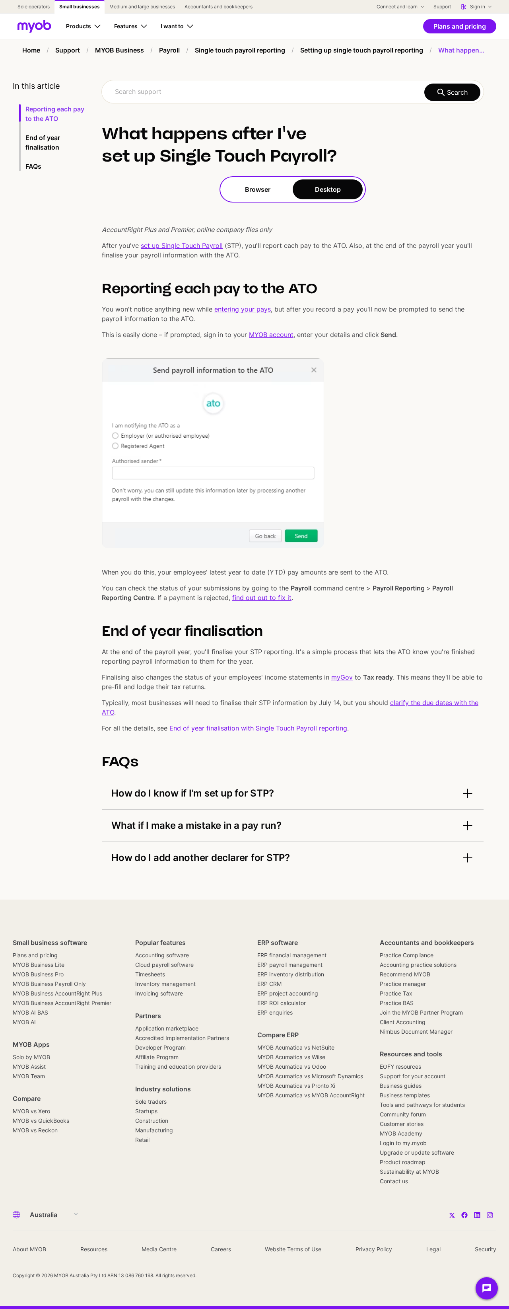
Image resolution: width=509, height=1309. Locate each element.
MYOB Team (29, 1076)
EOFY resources (400, 1066)
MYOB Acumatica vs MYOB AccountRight (311, 1095)
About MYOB (29, 1249)
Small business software (50, 943)
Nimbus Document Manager (416, 1031)
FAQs (33, 166)
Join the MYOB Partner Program (421, 1012)
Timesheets (150, 974)
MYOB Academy (401, 1133)
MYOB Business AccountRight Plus (57, 993)
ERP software (277, 943)
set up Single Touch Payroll (182, 245)
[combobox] (293, 91)
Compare (27, 1099)
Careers (221, 1249)
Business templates (405, 1095)
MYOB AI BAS (30, 1012)
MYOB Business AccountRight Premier (62, 1002)
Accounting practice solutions (418, 964)
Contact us (394, 1181)
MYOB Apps (31, 1044)
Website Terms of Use (293, 1249)
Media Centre (159, 1249)
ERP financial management (291, 955)
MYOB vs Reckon (35, 1130)
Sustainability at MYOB (409, 1171)
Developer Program (160, 1047)
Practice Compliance (406, 955)
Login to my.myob (403, 1143)
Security (485, 1249)
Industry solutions (163, 1089)
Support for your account (412, 1076)
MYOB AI (24, 1022)
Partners (148, 1016)
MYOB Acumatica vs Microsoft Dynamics (310, 1076)
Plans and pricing (35, 955)
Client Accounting (402, 1022)
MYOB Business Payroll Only (49, 983)
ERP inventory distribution (290, 974)
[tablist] (293, 189)
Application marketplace (166, 1028)
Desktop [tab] (328, 189)
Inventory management (165, 983)
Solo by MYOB (31, 1057)
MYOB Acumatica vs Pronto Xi (296, 1085)
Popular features (160, 943)
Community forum (403, 1114)
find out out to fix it (261, 598)
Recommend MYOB (405, 974)
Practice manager (403, 983)
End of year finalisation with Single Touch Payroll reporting (258, 728)
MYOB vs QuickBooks (41, 1120)
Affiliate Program (157, 1057)
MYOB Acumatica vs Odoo (291, 1066)
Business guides (401, 1085)
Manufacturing (154, 1130)
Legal (433, 1249)
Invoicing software (159, 993)
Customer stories (402, 1123)
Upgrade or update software (417, 1152)
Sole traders (151, 1101)
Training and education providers (178, 1066)
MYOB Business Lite (38, 964)
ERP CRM (269, 983)
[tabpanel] (293, 538)
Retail (142, 1139)
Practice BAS (397, 1002)
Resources (93, 1249)
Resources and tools (411, 1054)
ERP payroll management (289, 964)
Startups (146, 1111)
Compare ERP (278, 1035)
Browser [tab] (257, 189)
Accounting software (162, 955)
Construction (151, 1120)
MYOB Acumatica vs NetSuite (295, 1047)
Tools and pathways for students (422, 1104)
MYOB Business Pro (38, 974)
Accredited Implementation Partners (182, 1037)
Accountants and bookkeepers (427, 943)
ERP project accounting (287, 993)
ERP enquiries (275, 1012)
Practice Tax (396, 993)
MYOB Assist (29, 1066)
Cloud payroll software (164, 964)
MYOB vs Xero (31, 1111)
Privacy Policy (374, 1249)
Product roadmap (402, 1162)
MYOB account (271, 335)
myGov (342, 677)
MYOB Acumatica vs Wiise (291, 1057)
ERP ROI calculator (281, 1002)
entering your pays (242, 309)
